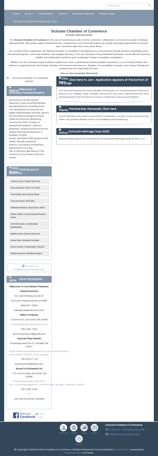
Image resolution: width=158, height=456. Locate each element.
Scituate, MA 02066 (126, 429)
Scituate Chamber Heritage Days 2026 (35, 21)
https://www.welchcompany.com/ (29, 324)
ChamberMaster (73, 453)
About (28, 13)
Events (63, 13)
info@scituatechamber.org (123, 434)
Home (16, 13)
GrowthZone (121, 449)
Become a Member (83, 13)
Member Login (107, 13)
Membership (45, 13)
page (142, 138)
